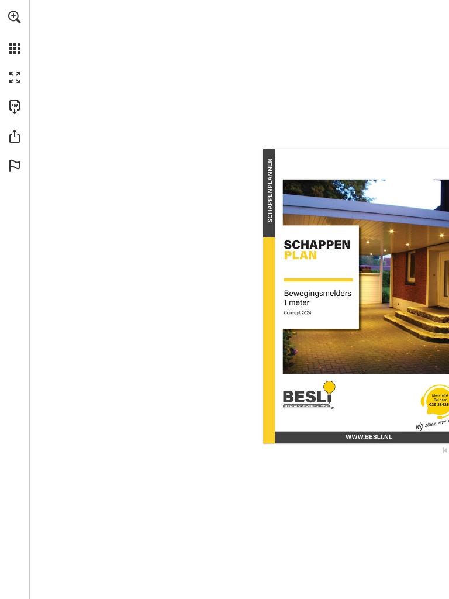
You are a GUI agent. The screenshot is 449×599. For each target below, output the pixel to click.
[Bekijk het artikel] (369, 436)
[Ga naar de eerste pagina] (445, 450)
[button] (14, 17)
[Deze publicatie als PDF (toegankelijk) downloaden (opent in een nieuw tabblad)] (14, 107)
